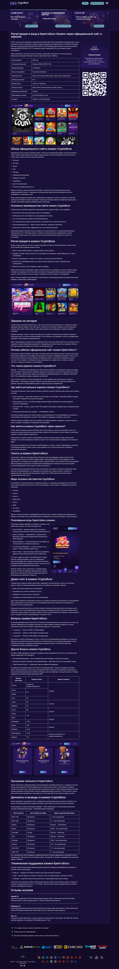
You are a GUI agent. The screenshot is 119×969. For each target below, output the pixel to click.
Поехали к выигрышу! (94, 61)
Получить (102, 26)
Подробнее (69, 26)
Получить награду (33, 26)
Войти (85, 3)
